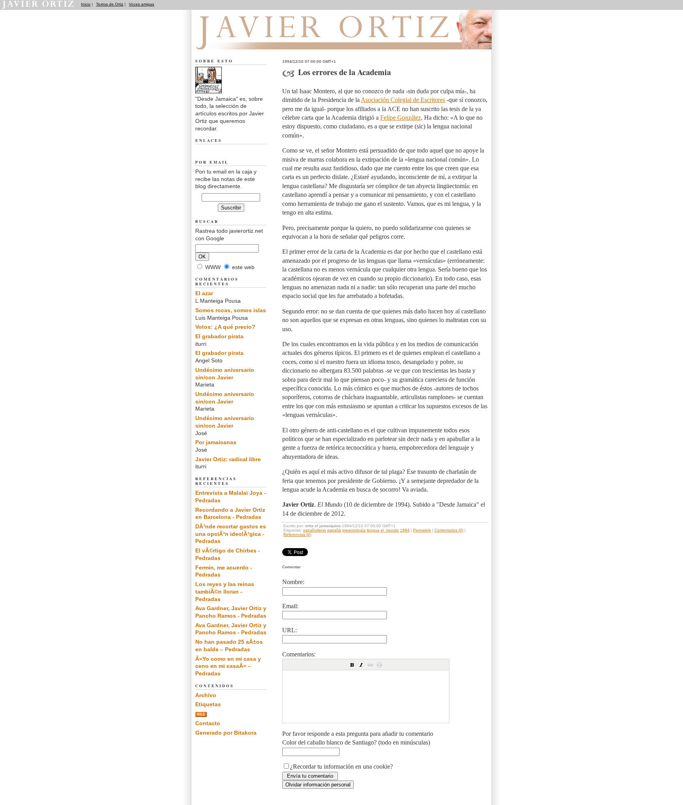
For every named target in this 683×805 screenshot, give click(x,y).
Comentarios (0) (448, 530)
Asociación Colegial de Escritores (403, 99)
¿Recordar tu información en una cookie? (341, 766)
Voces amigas (141, 4)
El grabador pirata (219, 336)
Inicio (86, 4)
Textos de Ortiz (109, 4)
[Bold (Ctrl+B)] (352, 664)
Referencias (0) (297, 534)
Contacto (207, 723)
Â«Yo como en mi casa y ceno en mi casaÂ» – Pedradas (228, 666)
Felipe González (400, 117)
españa (334, 530)
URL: (289, 630)
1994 (404, 530)
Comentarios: (298, 654)
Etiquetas (208, 704)
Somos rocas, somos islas (230, 310)
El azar (204, 293)
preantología (354, 530)
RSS (201, 714)
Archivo (205, 695)
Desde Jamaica (238, 40)
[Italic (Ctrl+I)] (361, 664)
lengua (373, 530)
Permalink (422, 530)
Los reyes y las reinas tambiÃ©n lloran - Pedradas (224, 591)
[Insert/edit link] (370, 664)
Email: (290, 606)
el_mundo (390, 530)
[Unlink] (379, 664)
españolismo (314, 530)
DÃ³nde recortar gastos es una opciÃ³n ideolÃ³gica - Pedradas (230, 533)
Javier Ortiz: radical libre (228, 459)
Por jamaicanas (215, 442)
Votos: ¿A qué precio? (225, 327)
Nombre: (293, 582)
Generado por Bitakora (226, 733)
